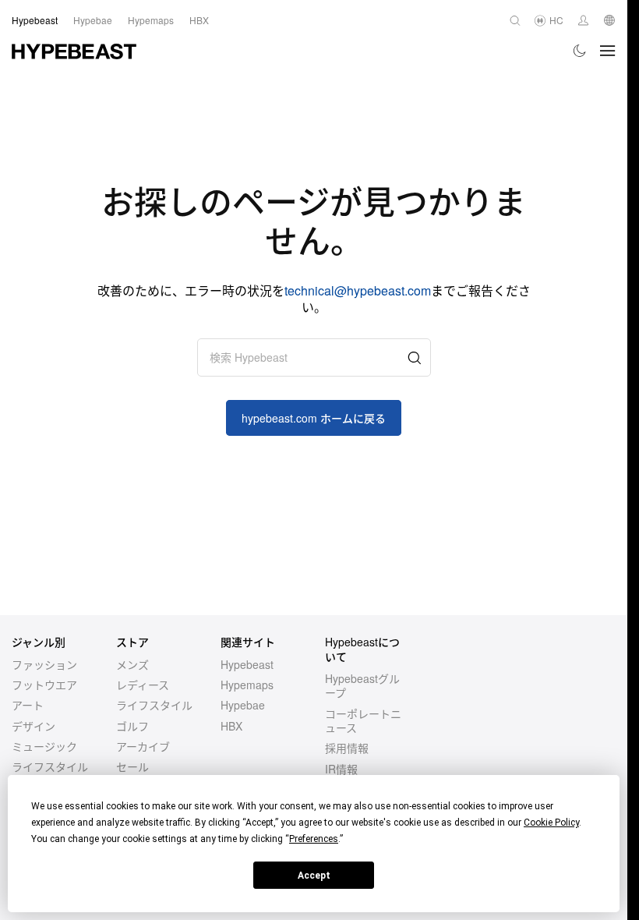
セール (132, 766)
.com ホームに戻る (314, 418)
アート (28, 705)
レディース (142, 684)
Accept (314, 875)
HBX (231, 726)
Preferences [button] (313, 838)
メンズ (132, 664)
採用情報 (347, 747)
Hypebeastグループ (362, 685)
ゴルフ (132, 726)
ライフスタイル (50, 766)
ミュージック (44, 746)
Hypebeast (247, 664)
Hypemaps (247, 684)
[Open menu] (608, 50)
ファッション (44, 664)
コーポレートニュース (363, 720)
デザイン (33, 726)
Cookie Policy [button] (551, 822)
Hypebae (243, 705)
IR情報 (341, 769)
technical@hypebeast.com (357, 290)
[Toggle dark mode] (580, 50)
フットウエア (44, 684)
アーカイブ (143, 746)
